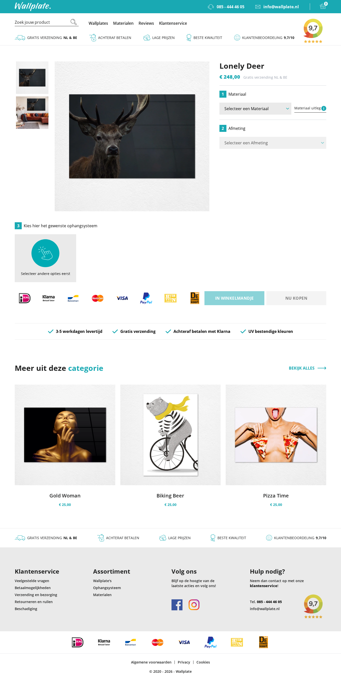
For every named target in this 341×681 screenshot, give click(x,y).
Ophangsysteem (107, 587)
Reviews (146, 23)
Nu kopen (296, 298)
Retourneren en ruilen (34, 601)
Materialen (123, 23)
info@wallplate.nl (265, 608)
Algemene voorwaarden (151, 662)
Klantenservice (173, 23)
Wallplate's (102, 580)
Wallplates (98, 23)
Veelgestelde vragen (32, 580)
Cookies (203, 662)
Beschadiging (26, 608)
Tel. (266, 601)
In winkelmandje (234, 298)
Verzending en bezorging (36, 594)
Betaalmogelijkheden (33, 587)
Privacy (184, 662)
